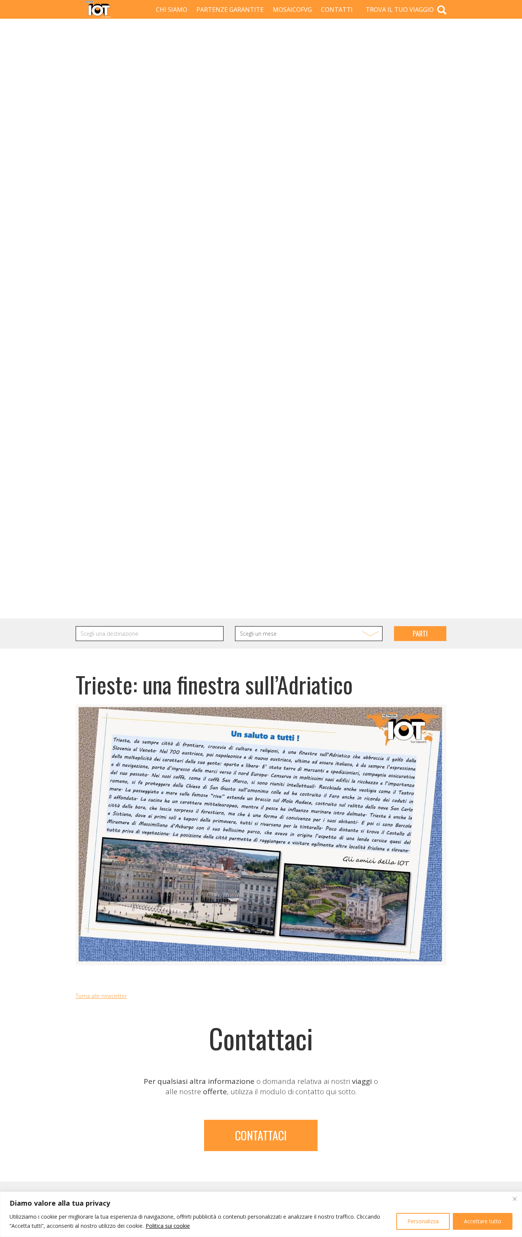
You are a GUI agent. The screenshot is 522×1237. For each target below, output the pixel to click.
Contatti (337, 9)
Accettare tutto (482, 1221)
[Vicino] (515, 1199)
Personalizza (423, 1221)
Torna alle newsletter (101, 996)
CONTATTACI (261, 1135)
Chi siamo (171, 9)
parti (420, 633)
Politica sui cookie (168, 1225)
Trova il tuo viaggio (400, 9)
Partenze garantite (230, 9)
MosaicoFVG (292, 9)
